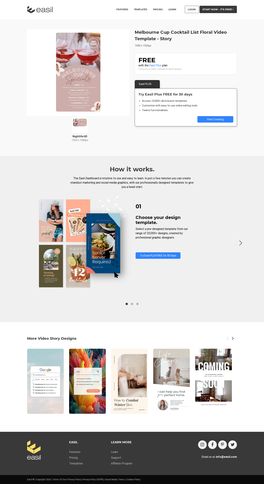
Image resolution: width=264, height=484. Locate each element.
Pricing (158, 9)
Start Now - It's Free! (218, 9)
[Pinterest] (222, 444)
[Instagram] (202, 444)
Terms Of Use (59, 479)
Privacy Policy (74, 479)
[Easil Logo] (41, 9)
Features (74, 452)
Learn (172, 9)
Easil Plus (155, 65)
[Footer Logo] (34, 450)
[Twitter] (232, 444)
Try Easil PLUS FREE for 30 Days (158, 255)
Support (116, 457)
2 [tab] (132, 304)
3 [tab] (137, 304)
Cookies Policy (133, 479)
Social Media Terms (114, 479)
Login (192, 9)
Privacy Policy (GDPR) (93, 479)
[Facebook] (212, 444)
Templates (76, 463)
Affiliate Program (121, 463)
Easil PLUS (145, 84)
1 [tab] (126, 304)
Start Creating (215, 119)
